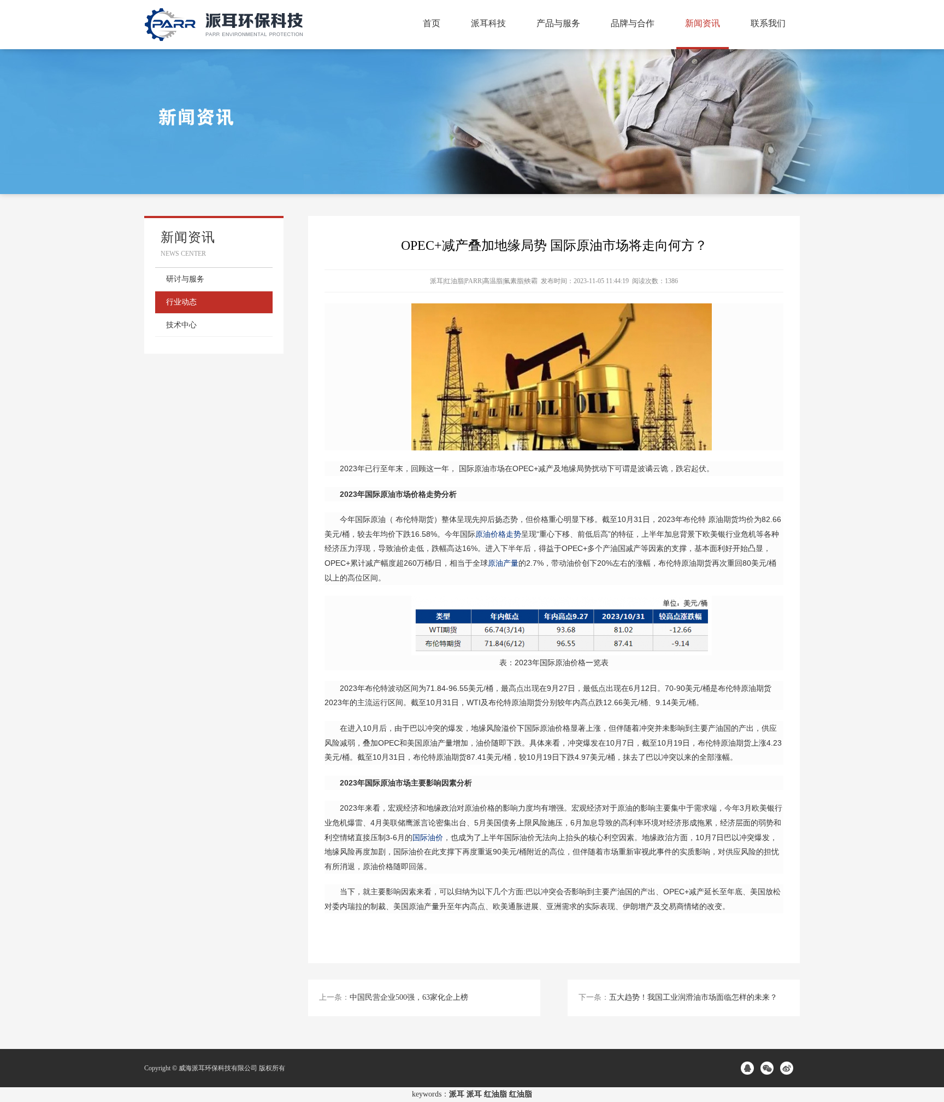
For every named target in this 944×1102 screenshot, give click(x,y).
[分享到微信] (768, 1068)
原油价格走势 (498, 534)
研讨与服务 (185, 279)
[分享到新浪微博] (788, 1068)
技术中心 (181, 325)
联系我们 (768, 23)
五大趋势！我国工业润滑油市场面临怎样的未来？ (693, 997)
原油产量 (503, 563)
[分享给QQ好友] (749, 1068)
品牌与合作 (632, 23)
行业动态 (181, 302)
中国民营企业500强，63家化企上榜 (409, 997)
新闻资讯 (702, 23)
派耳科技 (488, 23)
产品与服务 (558, 23)
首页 (431, 23)
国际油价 (427, 837)
